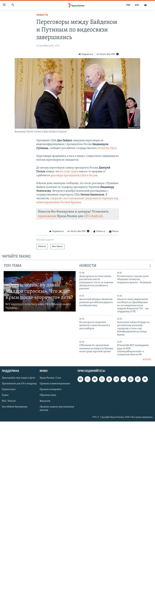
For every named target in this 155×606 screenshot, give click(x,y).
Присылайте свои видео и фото (18, 378)
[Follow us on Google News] (109, 379)
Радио (5, 395)
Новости (42, 15)
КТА (137, 5)
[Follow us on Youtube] (95, 379)
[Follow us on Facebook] (80, 379)
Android (97, 216)
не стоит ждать (69, 171)
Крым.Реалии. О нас (50, 378)
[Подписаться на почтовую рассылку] (145, 379)
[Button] (85, 54)
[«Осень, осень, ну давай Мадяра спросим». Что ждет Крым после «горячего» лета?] (40, 291)
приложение (47, 216)
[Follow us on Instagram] (102, 379)
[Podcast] (138, 379)
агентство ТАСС (107, 148)
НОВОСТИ (87, 266)
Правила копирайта (50, 389)
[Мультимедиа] (145, 5)
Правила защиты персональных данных (57, 408)
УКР (128, 5)
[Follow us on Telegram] (116, 379)
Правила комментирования (55, 384)
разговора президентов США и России (74, 175)
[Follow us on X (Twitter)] (87, 379)
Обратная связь (48, 395)
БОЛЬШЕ (147, 359)
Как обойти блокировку (14, 407)
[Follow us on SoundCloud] (123, 379)
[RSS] (131, 379)
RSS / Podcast (9, 401)
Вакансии (45, 401)
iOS (86, 216)
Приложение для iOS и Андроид (19, 384)
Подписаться (8, 389)
